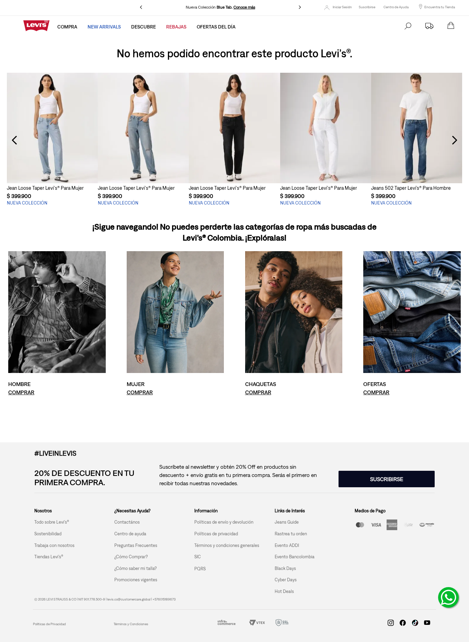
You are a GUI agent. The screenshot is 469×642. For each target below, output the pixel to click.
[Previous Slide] (141, 7)
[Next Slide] (300, 7)
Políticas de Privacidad (49, 624)
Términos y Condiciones (131, 624)
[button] (52, 170)
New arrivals (104, 27)
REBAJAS (176, 27)
